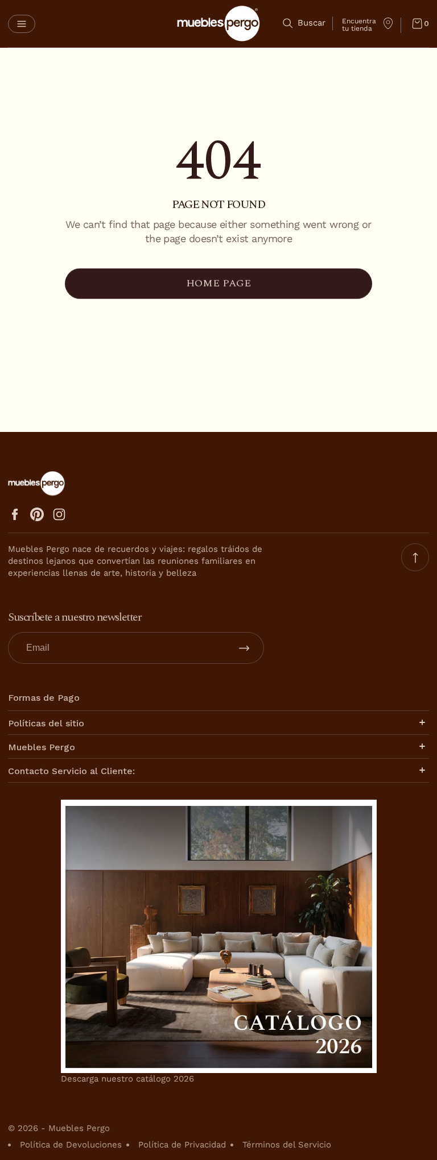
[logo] (218, 23)
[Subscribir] (244, 648)
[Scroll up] (415, 557)
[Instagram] (59, 514)
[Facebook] (15, 514)
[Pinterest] (37, 514)
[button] (21, 24)
